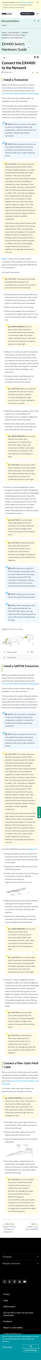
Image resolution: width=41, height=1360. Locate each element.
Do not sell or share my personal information (18, 1314)
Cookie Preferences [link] (12, 1334)
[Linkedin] (20, 1282)
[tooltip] (34, 57)
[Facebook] (5, 1282)
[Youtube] (25, 1282)
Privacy (6, 1294)
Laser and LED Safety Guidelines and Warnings (20, 93)
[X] (10, 1282)
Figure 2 (33, 849)
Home (4, 32)
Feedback (7, 1322)
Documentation (10, 20)
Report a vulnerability (13, 1328)
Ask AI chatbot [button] (26, 2)
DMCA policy (9, 1307)
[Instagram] (15, 1282)
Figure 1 (5, 259)
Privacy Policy (7, 1347)
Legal (5, 1300)
